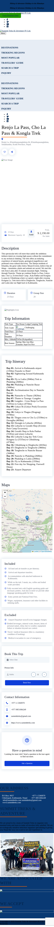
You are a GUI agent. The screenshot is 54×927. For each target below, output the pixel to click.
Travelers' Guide (12, 63)
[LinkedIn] (7, 26)
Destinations (9, 47)
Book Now (27, 683)
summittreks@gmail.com (21, 716)
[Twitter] (7, 22)
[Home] (27, 42)
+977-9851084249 (18, 709)
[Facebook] (7, 19)
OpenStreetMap (46, 551)
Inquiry (6, 73)
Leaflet (35, 551)
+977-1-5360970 (18, 703)
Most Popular (10, 58)
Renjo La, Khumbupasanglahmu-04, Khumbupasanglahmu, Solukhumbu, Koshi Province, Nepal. (25, 143)
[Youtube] (8, 24)
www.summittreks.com (12, 802)
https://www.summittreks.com (23, 723)
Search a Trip (10, 68)
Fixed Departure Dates (10, 15)
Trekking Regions (13, 52)
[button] (27, 518)
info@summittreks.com (12, 800)
